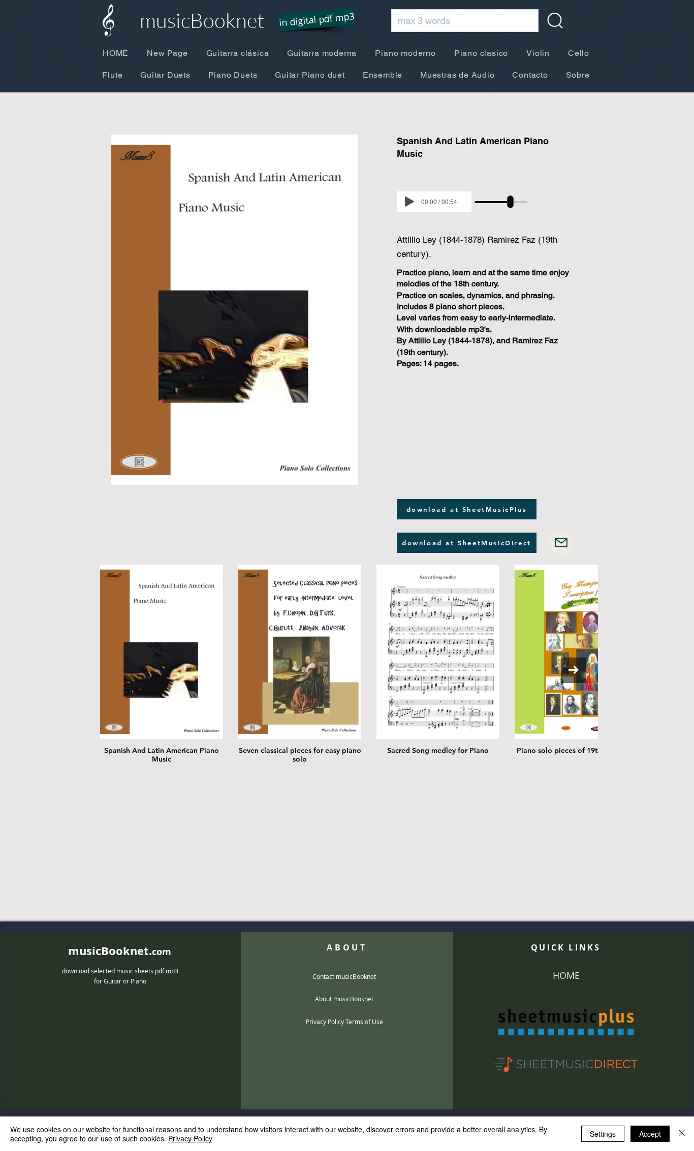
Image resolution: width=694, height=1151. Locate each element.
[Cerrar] (682, 1134)
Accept (650, 1134)
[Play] (409, 201)
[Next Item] (573, 670)
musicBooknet (202, 20)
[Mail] (561, 542)
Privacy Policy (190, 1138)
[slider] (510, 201)
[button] (310, 20)
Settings (603, 1134)
